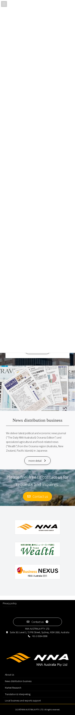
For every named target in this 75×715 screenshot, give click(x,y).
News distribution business (18, 681)
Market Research (13, 687)
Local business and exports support (23, 700)
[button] (37, 460)
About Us (9, 674)
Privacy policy (10, 603)
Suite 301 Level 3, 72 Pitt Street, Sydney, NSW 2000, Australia (39, 632)
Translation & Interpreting (17, 694)
